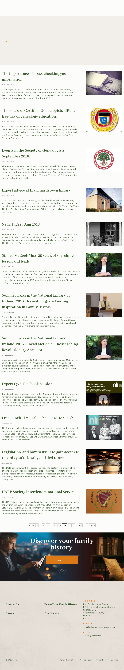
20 (47, 525)
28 (55, 525)
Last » (92, 525)
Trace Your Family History (61, 604)
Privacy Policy (101, 660)
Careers (11, 613)
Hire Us (62, 560)
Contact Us (12, 604)
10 (44, 525)
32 (73, 525)
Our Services (52, 613)
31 (69, 525)
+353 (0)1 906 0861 (92, 635)
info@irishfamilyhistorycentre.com (99, 627)
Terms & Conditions (68, 660)
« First (32, 525)
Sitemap (114, 660)
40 (80, 525)
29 (59, 525)
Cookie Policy (86, 660)
